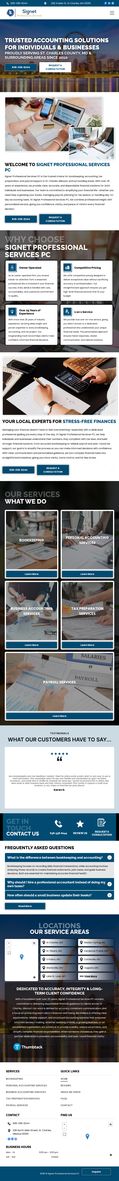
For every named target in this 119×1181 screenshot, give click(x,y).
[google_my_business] (112, 3)
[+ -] (21, 960)
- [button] (9, 947)
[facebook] (105, 3)
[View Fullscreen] (9, 953)
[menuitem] (32, 1079)
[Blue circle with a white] (28, 1047)
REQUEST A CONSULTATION (102, 833)
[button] (112, 13)
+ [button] (9, 943)
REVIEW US (80, 833)
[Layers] (34, 943)
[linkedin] (109, 3)
